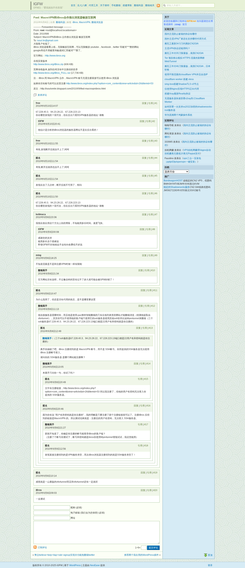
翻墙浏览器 (97, 22)
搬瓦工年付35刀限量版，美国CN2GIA (184, 53)
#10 (153, 270)
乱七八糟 (82, 5)
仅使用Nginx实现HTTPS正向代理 (182, 89)
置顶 (210, 555)
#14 (148, 363)
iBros (75, 22)
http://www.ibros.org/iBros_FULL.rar (51, 73)
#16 (148, 405)
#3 (156, 141)
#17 (146, 424)
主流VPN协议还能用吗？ (177, 48)
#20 (155, 490)
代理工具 (93, 5)
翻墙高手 (47, 338)
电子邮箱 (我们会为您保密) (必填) (88, 512)
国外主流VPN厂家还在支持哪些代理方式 (185, 38)
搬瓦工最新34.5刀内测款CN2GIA (181, 43)
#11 (155, 290)
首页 (73, 5)
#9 (156, 255)
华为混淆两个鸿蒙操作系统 (178, 115)
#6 (156, 193)
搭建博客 (127, 5)
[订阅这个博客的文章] (158, 5)
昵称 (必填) (76, 507)
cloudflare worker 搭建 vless (179, 79)
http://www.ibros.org (55, 55)
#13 (151, 328)
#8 (153, 229)
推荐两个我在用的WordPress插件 (141, 555)
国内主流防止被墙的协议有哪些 (181, 34)
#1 (156, 103)
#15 (146, 379)
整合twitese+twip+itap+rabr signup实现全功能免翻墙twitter (64, 555)
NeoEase (95, 565)
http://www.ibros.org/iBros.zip (48, 64)
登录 (210, 565)
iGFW (38, 4)
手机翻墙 (116, 5)
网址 (73, 518)
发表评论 (42, 95)
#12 (153, 306)
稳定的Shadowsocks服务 (177, 187)
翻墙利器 (138, 5)
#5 (156, 175)
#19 (155, 472)
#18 (146, 445)
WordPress (75, 565)
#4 (156, 158)
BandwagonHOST (173, 180)
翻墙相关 (149, 5)
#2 (153, 121)
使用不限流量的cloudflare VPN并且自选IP (186, 74)
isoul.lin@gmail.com (47, 40)
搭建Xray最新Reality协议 (177, 93)
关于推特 (104, 5)
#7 (156, 214)
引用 (150, 103)
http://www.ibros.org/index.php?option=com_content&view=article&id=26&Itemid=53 (109, 83)
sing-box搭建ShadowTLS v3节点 (182, 84)
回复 (144, 103)
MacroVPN (84, 22)
